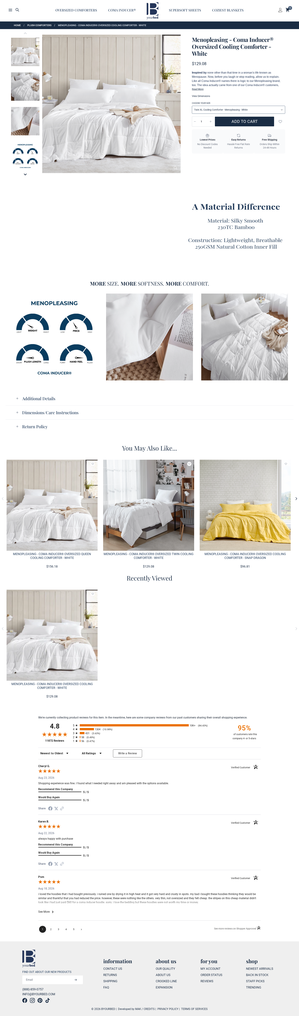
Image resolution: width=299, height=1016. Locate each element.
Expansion (164, 987)
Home (17, 25)
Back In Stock (257, 975)
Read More (197, 89)
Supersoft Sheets (185, 10)
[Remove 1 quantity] (194, 121)
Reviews (207, 981)
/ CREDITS (148, 1009)
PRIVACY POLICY (167, 1009)
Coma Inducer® (122, 10)
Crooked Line (166, 981)
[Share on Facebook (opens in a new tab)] (50, 808)
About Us (163, 975)
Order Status (211, 975)
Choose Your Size (201, 103)
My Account (210, 968)
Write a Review (127, 753)
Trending (253, 987)
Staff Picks (255, 981)
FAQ (106, 987)
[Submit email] (75, 979)
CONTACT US (112, 968)
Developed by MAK (129, 1009)
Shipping (110, 981)
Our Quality (165, 968)
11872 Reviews (58, 740)
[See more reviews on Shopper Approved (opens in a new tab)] (62, 808)
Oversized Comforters (76, 10)
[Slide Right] (296, 499)
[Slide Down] (25, 174)
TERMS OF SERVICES (194, 1009)
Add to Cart (245, 121)
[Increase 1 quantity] (210, 121)
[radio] (149, 725)
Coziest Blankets (228, 10)
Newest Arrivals (259, 968)
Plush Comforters (39, 25)
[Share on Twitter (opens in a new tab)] (56, 808)
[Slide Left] (3, 499)
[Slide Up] (25, 33)
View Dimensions (201, 96)
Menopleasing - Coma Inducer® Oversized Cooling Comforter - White (102, 25)
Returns (110, 975)
